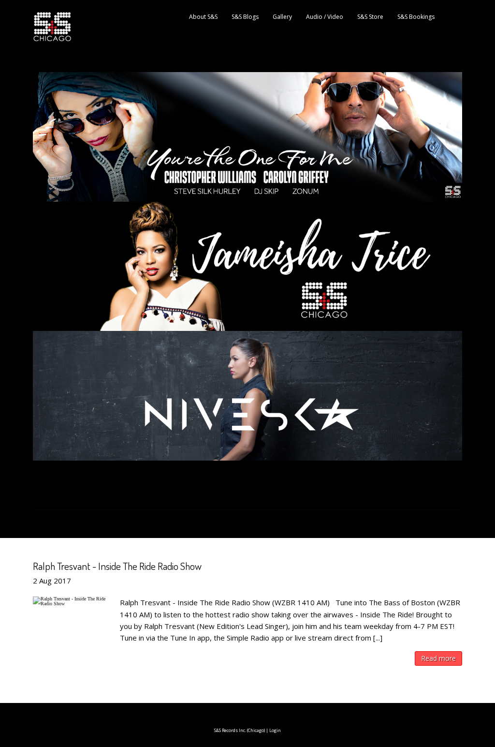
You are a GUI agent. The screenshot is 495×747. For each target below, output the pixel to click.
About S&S (203, 17)
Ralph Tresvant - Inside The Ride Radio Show (117, 565)
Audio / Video (324, 17)
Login (275, 730)
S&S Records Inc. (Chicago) (239, 730)
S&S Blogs (245, 17)
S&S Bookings (416, 17)
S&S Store (370, 17)
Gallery (282, 17)
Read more (438, 658)
